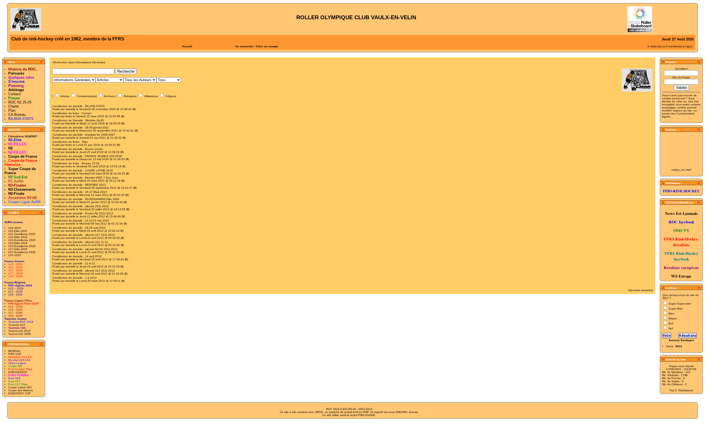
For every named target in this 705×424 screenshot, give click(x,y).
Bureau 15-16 (90, 163)
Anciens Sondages (681, 340)
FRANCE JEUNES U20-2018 (103, 156)
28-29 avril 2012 (95, 227)
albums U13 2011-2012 (100, 270)
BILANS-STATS (95, 106)
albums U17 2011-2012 (100, 234)
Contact (14, 94)
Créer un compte (267, 46)
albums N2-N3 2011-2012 (101, 249)
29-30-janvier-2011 (97, 127)
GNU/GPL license (406, 412)
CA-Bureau (17, 115)
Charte (13, 106)
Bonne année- (94, 149)
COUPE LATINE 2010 (99, 170)
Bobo (76, 141)
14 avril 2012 (93, 256)
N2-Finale (16, 194)
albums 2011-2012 (97, 206)
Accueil (187, 46)
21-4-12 (90, 263)
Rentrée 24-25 (94, 120)
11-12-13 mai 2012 (97, 220)
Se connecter (244, 46)
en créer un (679, 101)
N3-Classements (22, 189)
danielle (78, 106)
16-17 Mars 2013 (96, 191)
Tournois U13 (16, 324)
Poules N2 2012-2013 (99, 213)
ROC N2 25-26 (19, 102)
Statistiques (685, 390)
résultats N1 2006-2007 (100, 134)
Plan (11, 110)
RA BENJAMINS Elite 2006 (102, 199)
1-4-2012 (91, 277)
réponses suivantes (640, 290)
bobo (76, 113)
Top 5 (673, 390)
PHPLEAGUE (366, 415)
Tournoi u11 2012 (19, 330)
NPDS (319, 412)
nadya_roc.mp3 (681, 169)
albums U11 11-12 (96, 242)
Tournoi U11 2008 (19, 333)
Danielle (78, 120)
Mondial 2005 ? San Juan (101, 177)
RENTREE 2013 (95, 184)
